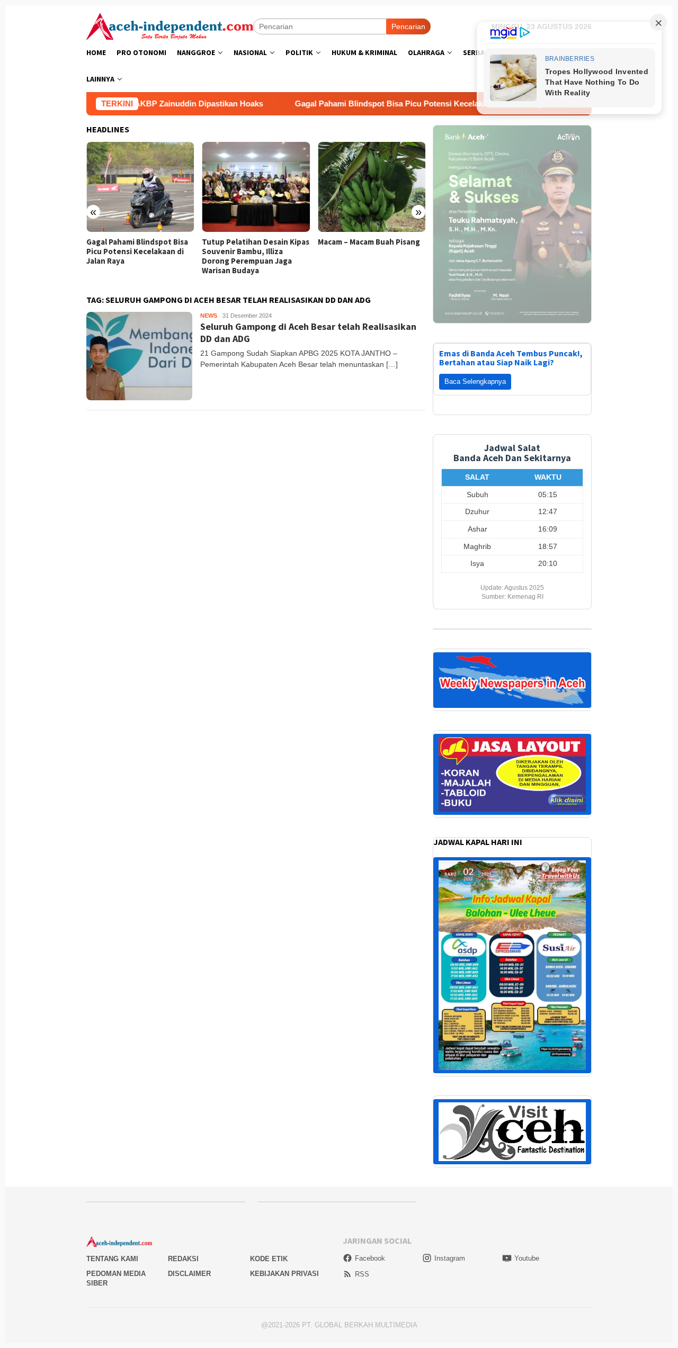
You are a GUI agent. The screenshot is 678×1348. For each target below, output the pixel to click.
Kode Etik (269, 1259)
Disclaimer (189, 1274)
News (208, 315)
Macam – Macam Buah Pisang (369, 242)
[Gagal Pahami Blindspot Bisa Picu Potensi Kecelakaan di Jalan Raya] (140, 187)
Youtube (526, 1258)
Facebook (370, 1258)
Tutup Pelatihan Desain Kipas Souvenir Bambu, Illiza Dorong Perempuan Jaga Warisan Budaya (255, 256)
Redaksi (183, 1259)
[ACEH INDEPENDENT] (169, 25)
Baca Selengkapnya (475, 381)
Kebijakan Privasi (284, 1274)
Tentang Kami (112, 1259)
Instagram (449, 1258)
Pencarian (408, 26)
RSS (362, 1274)
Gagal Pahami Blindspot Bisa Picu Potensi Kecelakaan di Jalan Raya (356, 103)
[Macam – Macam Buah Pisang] (371, 187)
